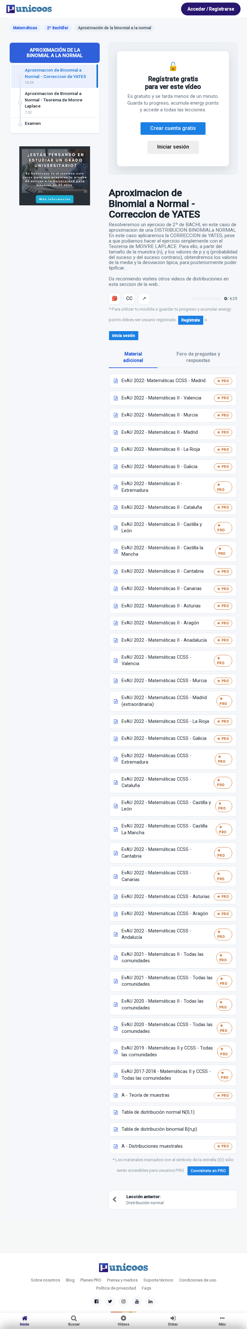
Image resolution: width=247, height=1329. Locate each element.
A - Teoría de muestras (145, 1095)
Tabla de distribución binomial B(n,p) (159, 1129)
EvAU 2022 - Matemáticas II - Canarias (162, 588)
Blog (70, 1280)
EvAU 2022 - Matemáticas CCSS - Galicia (164, 738)
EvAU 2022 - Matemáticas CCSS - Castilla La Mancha (164, 829)
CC (129, 298)
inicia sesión (123, 335)
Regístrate (190, 320)
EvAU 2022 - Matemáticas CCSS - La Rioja (165, 721)
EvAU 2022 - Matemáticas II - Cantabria (163, 571)
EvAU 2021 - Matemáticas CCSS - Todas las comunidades (167, 981)
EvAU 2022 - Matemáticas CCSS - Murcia (164, 680)
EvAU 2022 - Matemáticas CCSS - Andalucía (156, 934)
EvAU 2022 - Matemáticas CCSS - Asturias (166, 896)
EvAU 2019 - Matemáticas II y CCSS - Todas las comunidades (167, 1051)
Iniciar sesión (173, 147)
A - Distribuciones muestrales (152, 1146)
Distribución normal (145, 1199)
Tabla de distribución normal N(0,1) (158, 1112)
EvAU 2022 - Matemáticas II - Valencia (161, 398)
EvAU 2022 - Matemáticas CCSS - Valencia (156, 661)
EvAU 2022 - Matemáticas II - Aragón (160, 623)
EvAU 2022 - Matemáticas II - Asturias (161, 606)
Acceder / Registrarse (211, 9)
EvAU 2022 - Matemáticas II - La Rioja (161, 449)
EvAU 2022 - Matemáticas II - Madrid (160, 432)
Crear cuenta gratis (173, 128)
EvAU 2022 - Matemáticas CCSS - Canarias (156, 876)
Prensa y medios (122, 1280)
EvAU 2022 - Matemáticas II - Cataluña (162, 507)
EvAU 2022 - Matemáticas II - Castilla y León (162, 528)
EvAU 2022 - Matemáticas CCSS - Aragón (165, 913)
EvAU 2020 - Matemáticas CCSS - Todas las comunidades (167, 1028)
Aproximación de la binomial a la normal (55, 52)
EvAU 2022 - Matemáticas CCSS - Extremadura (156, 759)
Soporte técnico (158, 1280)
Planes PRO (90, 1280)
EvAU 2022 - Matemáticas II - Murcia (160, 415)
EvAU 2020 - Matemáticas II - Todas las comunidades (163, 1005)
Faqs (146, 1288)
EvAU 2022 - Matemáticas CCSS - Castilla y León (166, 806)
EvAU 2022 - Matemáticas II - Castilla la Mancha (162, 551)
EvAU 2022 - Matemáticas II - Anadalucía (164, 640)
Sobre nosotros (45, 1280)
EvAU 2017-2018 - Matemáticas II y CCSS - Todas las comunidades (166, 1075)
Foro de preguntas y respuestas (198, 357)
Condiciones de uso (197, 1280)
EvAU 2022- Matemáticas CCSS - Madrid (164, 380)
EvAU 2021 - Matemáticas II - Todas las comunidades (163, 958)
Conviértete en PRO (208, 1171)
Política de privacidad (116, 1288)
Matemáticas (25, 28)
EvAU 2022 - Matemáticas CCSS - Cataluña (156, 782)
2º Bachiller (57, 28)
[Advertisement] (55, 258)
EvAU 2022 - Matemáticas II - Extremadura (152, 487)
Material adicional (133, 357)
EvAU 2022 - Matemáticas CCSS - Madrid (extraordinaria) (164, 701)
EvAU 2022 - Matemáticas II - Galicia (159, 466)
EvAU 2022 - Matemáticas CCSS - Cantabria (156, 853)
